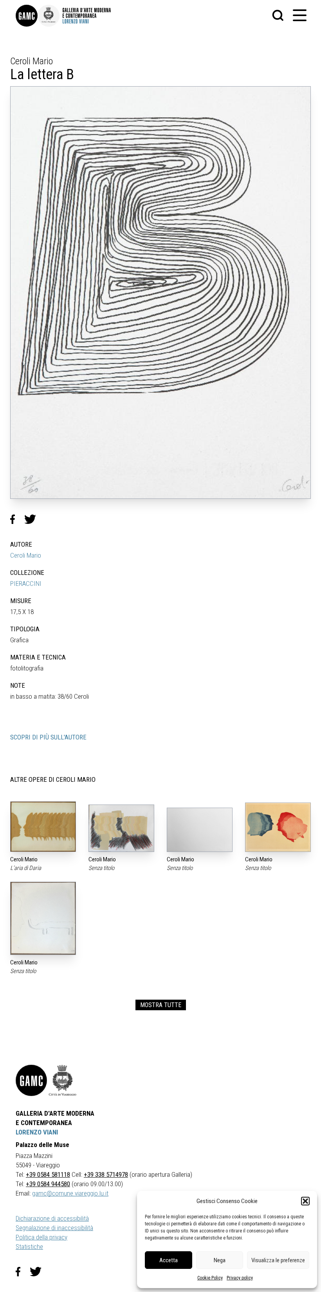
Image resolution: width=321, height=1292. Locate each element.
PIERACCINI (25, 583)
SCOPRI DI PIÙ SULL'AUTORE (48, 737)
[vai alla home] (31, 1080)
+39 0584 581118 (48, 1174)
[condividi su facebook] (17, 519)
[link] (27, 16)
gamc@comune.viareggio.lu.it (70, 1193)
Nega (219, 1260)
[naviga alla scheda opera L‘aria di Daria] (43, 827)
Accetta (168, 1260)
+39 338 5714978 (106, 1174)
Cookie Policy (210, 1278)
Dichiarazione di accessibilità (52, 1218)
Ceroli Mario (25, 555)
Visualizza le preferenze (278, 1260)
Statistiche (29, 1246)
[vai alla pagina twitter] (39, 1271)
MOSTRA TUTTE (160, 1005)
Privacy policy (240, 1278)
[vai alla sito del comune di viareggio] (62, 1080)
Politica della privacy (41, 1237)
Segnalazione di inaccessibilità (54, 1228)
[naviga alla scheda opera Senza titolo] (121, 828)
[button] (305, 1201)
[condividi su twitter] (33, 519)
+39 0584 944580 (48, 1184)
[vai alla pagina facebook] (23, 1271)
